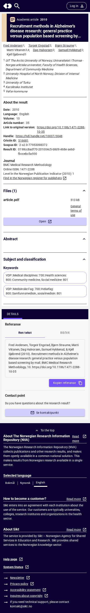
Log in (74, 6)
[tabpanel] (45, 358)
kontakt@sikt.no (21, 606)
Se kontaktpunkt (47, 412)
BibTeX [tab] (65, 332)
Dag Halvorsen (43, 50)
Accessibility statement (25, 590)
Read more (75, 438)
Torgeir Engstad (38, 45)
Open (42, 221)
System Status (13, 567)
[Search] (17, 6)
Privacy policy (19, 583)
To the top (47, 430)
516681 (23, 140)
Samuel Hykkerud (69, 50)
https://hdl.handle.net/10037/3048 (39, 136)
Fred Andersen (13, 45)
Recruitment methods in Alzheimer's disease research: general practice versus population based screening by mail (44, 31)
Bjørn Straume (64, 45)
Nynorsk (25, 482)
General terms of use (76, 209)
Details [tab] (13, 314)
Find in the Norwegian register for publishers (32, 178)
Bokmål (10, 482)
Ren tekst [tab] (25, 332)
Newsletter (17, 577)
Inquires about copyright (26, 595)
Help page (10, 559)
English (40, 482)
